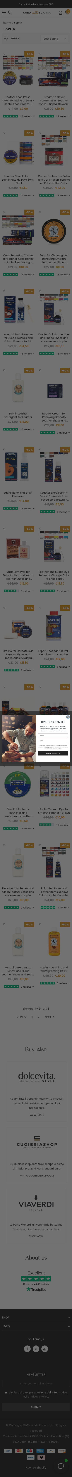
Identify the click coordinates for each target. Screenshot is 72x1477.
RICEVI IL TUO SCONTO (53, 753)
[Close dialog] (68, 717)
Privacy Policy (48, 747)
